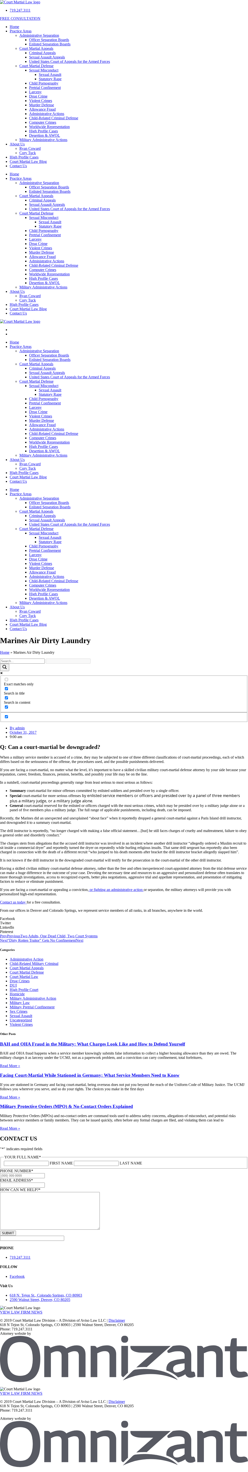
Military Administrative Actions (43, 140)
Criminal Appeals (42, 53)
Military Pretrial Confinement (32, 1007)
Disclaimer (116, 1320)
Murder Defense (41, 105)
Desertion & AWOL (44, 135)
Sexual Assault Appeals (47, 57)
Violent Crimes (40, 101)
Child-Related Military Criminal (34, 964)
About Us (17, 144)
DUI (13, 985)
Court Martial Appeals (36, 48)
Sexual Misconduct (43, 70)
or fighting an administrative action (116, 890)
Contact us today (13, 902)
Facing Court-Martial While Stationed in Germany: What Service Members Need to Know (89, 1075)
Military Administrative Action (33, 998)
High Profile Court (24, 990)
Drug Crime (38, 96)
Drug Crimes (20, 981)
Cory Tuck (27, 153)
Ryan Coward (30, 148)
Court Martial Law (24, 977)
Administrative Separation (39, 35)
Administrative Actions (46, 114)
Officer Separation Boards (49, 40)
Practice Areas (20, 31)
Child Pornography (43, 83)
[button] (124, 919)
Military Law (20, 1003)
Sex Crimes (18, 1011)
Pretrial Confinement (45, 88)
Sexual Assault (50, 74)
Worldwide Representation (49, 127)
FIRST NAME (61, 1163)
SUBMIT (8, 1233)
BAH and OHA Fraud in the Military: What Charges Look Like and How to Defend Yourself (92, 1044)
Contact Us (18, 166)
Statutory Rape (50, 79)
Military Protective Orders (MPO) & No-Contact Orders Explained (66, 1106)
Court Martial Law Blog (28, 161)
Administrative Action (26, 959)
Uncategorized (21, 1020)
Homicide (17, 994)
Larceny (35, 92)
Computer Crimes (42, 122)
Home (14, 27)
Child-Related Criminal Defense (53, 118)
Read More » (10, 1066)
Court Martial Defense (36, 66)
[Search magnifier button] (4, 667)
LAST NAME (131, 1163)
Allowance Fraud (42, 109)
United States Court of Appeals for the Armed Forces (69, 61)
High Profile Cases (43, 131)
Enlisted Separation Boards (49, 44)
